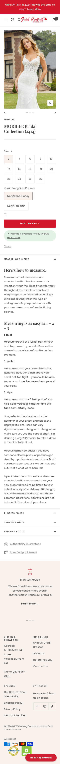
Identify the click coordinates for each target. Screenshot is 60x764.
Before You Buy (42, 659)
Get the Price (30, 223)
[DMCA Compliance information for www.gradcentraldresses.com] (26, 751)
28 (40, 179)
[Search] (12, 20)
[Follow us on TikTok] (52, 706)
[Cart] (54, 19)
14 (19, 169)
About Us (39, 653)
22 (8, 179)
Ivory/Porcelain (16, 206)
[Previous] (5, 113)
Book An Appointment (23, 552)
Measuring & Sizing (17, 259)
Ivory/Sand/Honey (18, 196)
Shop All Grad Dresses (41, 645)
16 (30, 169)
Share (7, 246)
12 (9, 169)
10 (51, 159)
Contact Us (40, 666)
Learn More (34, 9)
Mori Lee (9, 119)
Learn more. (13, 237)
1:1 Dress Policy (14, 513)
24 (19, 179)
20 (51, 169)
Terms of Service (14, 715)
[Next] (54, 113)
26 (30, 179)
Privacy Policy (12, 709)
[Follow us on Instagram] (44, 706)
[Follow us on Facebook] (37, 706)
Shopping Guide (14, 522)
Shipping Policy (14, 531)
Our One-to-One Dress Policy (14, 694)
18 (41, 169)
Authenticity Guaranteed (25, 544)
